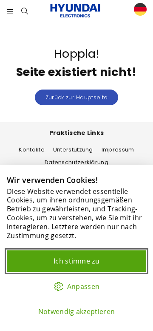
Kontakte (31, 150)
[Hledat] (24, 10)
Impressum (118, 150)
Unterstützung (73, 150)
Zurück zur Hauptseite (76, 97)
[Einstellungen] (138, 10)
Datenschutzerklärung (76, 162)
